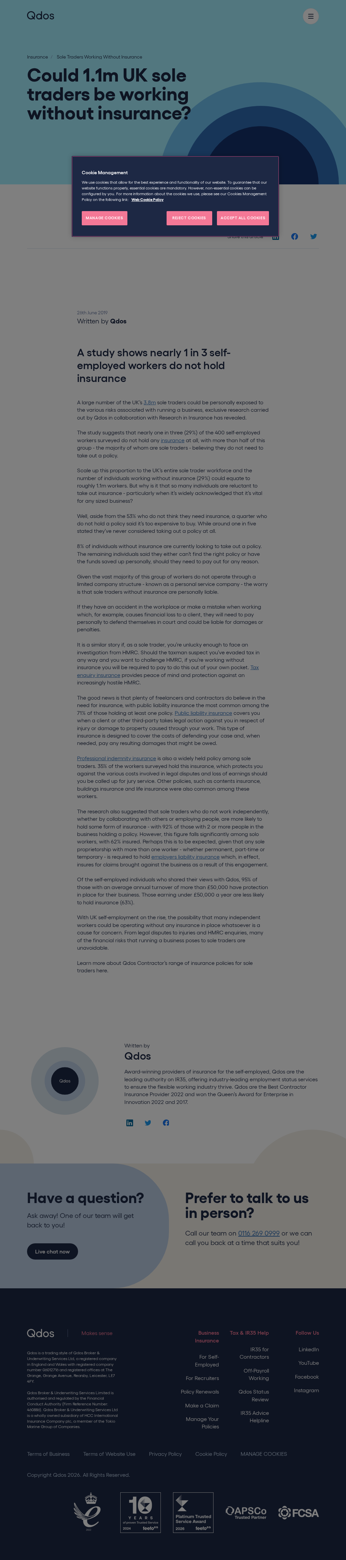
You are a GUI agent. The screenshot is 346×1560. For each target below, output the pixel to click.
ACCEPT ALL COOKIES (243, 218)
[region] (175, 196)
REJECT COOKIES (189, 218)
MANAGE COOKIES (104, 218)
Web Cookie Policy (147, 200)
